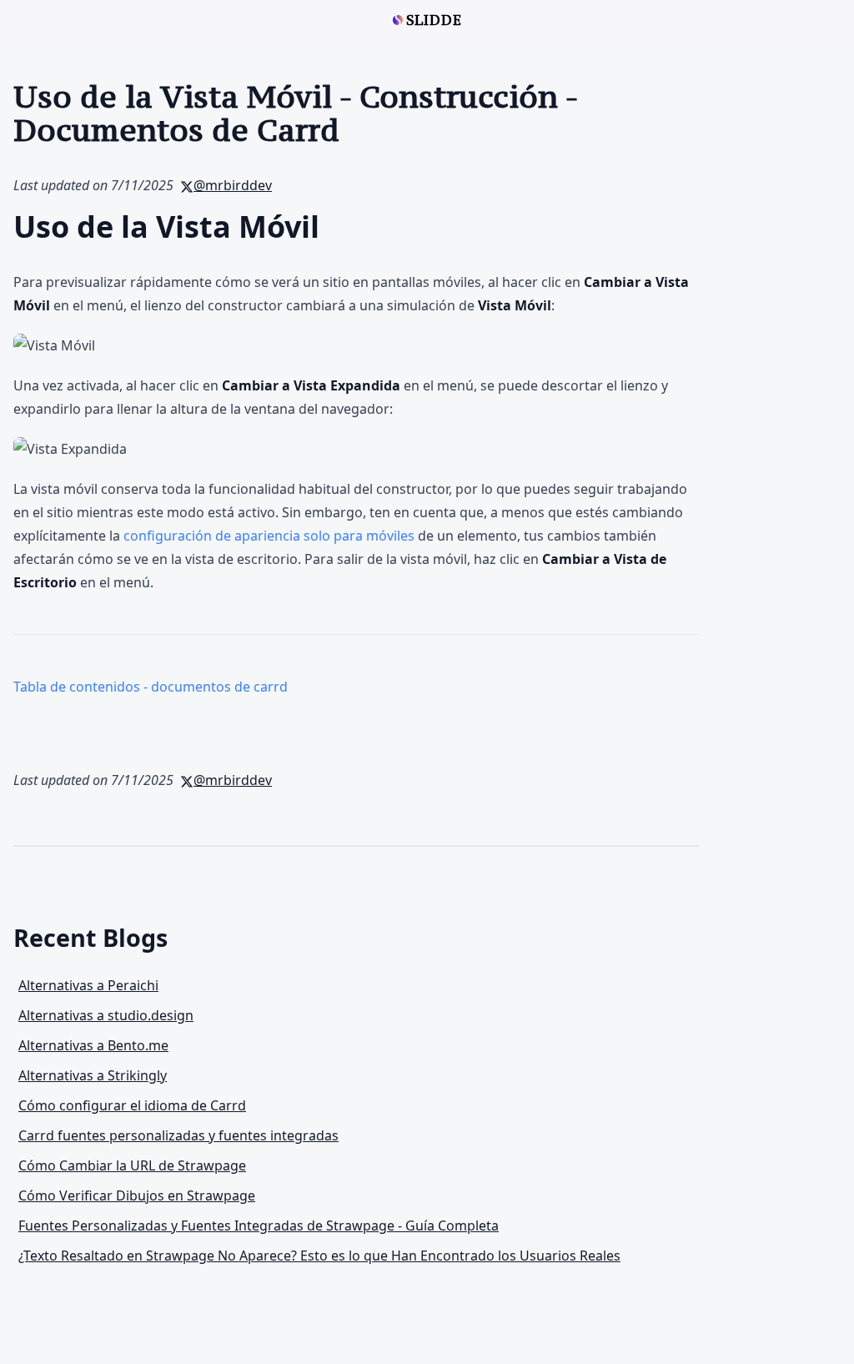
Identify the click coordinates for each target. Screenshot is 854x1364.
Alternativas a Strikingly (92, 1075)
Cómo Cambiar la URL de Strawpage (132, 1165)
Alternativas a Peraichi (88, 985)
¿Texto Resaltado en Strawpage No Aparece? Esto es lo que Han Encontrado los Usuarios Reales (319, 1255)
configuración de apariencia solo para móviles (268, 535)
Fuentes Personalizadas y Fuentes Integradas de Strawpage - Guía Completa (258, 1225)
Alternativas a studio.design (105, 1015)
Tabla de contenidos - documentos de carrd (150, 686)
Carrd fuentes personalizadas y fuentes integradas (178, 1135)
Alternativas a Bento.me (93, 1045)
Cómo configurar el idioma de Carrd (132, 1105)
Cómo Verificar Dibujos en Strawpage (136, 1195)
